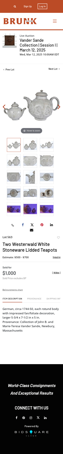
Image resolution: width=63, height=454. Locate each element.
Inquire (56, 257)
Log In (42, 6)
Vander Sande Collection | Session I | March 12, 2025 (38, 45)
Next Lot (53, 68)
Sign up (28, 6)
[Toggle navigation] (55, 21)
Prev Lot (9, 69)
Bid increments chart (13, 289)
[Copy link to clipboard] (13, 225)
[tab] (12, 299)
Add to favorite (58, 237)
